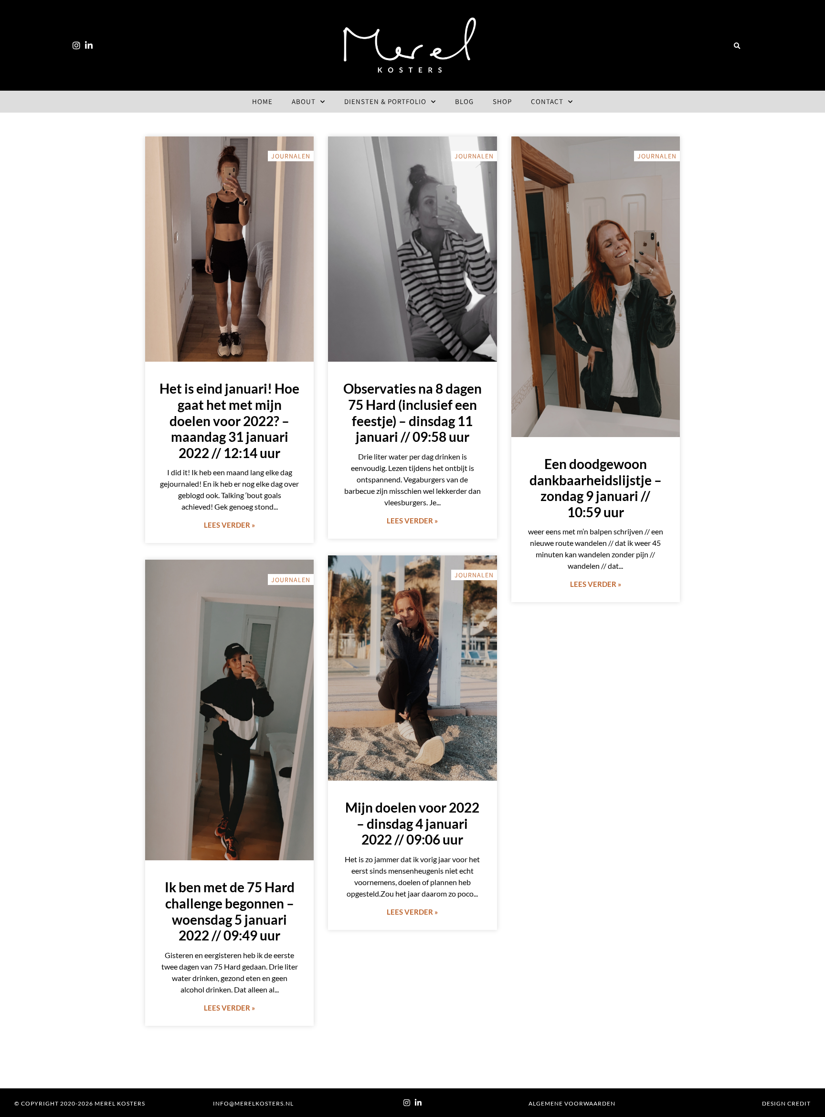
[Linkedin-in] (89, 45)
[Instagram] (76, 45)
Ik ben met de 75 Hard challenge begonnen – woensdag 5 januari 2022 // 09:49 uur (230, 911)
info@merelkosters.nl (253, 1103)
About (304, 101)
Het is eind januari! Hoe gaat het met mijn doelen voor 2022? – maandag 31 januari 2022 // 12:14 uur (229, 420)
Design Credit (786, 1103)
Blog (464, 101)
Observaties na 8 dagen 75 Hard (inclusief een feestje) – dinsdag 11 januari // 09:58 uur (412, 412)
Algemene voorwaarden (572, 1103)
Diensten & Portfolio (385, 101)
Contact (547, 101)
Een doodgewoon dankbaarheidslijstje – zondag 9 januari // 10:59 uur (595, 488)
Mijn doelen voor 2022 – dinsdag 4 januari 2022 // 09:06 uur (412, 823)
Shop (502, 101)
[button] (737, 46)
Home (262, 101)
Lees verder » (229, 525)
